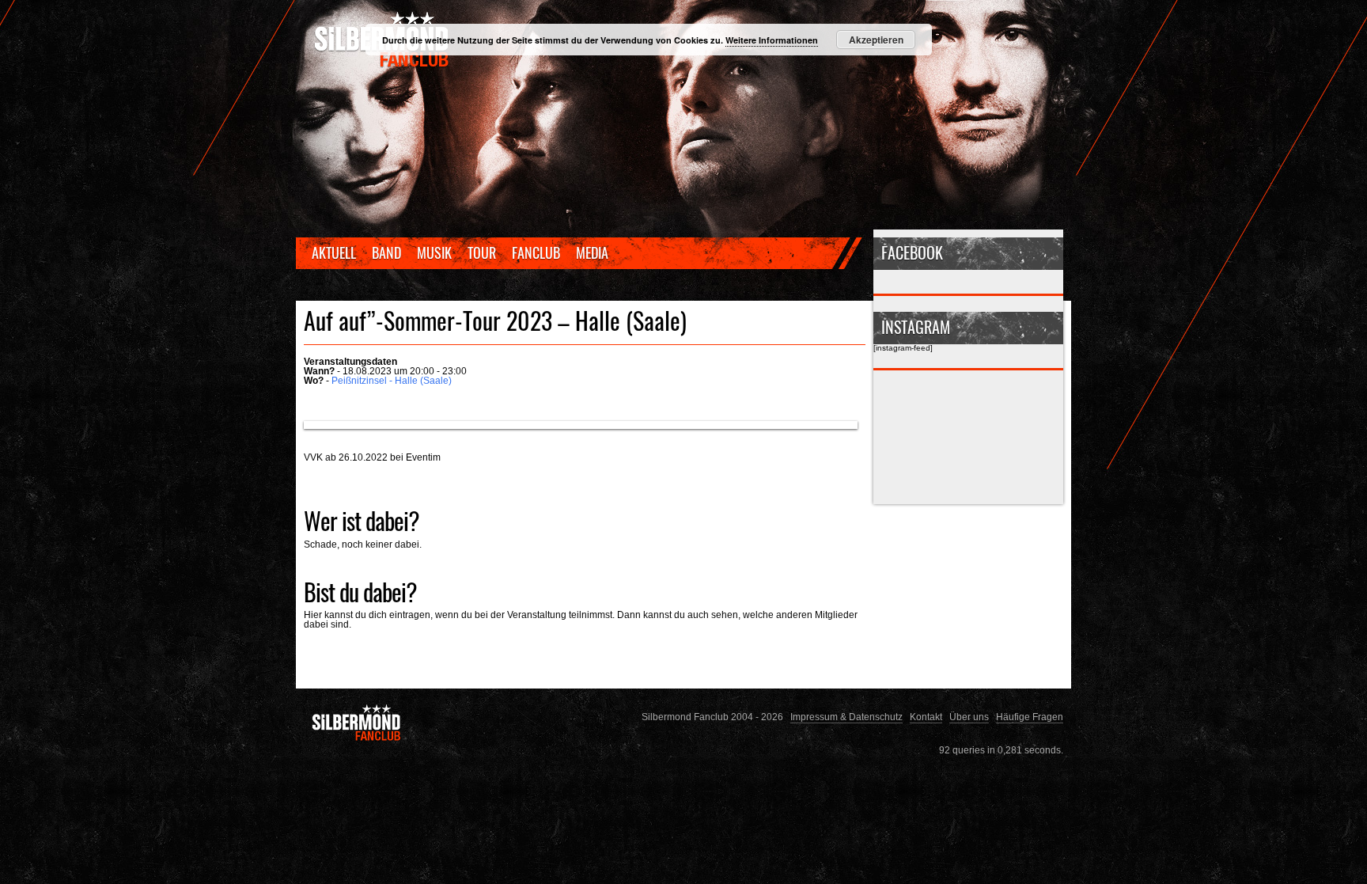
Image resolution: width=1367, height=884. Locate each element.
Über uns (969, 717)
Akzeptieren (876, 39)
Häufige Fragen (1029, 717)
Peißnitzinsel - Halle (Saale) (391, 380)
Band (386, 252)
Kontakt (926, 717)
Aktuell (334, 252)
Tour (482, 252)
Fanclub (536, 252)
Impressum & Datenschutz (846, 717)
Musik (434, 252)
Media (592, 252)
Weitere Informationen (771, 40)
